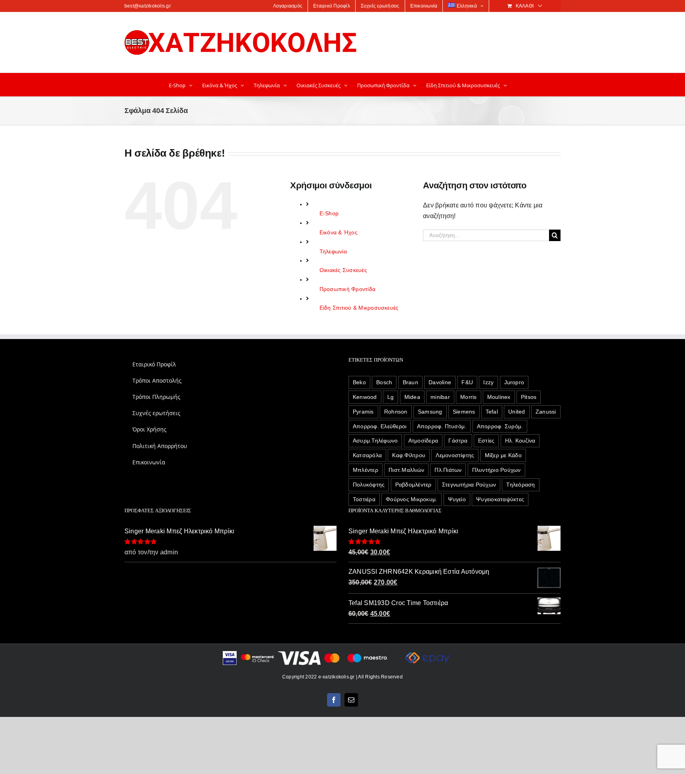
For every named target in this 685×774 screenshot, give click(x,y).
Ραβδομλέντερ (413, 484)
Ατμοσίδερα (423, 440)
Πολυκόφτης (369, 484)
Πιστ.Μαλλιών (406, 470)
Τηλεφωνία (333, 251)
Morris (468, 397)
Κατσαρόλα (367, 455)
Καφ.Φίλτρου (408, 455)
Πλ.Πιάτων (447, 470)
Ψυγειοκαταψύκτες (500, 499)
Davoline (440, 382)
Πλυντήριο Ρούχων (496, 470)
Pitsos (528, 397)
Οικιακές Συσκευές (343, 270)
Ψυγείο (457, 499)
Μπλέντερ (365, 470)
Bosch (384, 382)
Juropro (514, 382)
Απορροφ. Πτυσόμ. (442, 426)
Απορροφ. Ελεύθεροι (379, 426)
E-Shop (329, 213)
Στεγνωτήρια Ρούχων (469, 484)
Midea (412, 397)
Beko (359, 382)
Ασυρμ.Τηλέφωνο (375, 440)
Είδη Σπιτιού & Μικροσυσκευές (359, 308)
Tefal (492, 411)
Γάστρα (457, 440)
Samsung (430, 411)
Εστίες (486, 440)
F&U (467, 382)
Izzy (488, 382)
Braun (410, 382)
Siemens (464, 411)
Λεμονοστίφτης (455, 455)
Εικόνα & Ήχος (339, 232)
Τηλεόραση (520, 484)
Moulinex (499, 397)
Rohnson (396, 411)
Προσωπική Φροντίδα (347, 289)
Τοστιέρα (364, 499)
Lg (390, 397)
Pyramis (363, 411)
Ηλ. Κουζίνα (520, 440)
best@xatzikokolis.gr (147, 6)
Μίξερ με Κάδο (503, 455)
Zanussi (546, 411)
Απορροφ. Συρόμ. (500, 426)
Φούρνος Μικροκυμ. (411, 499)
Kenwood (365, 397)
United (516, 411)
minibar (440, 397)
